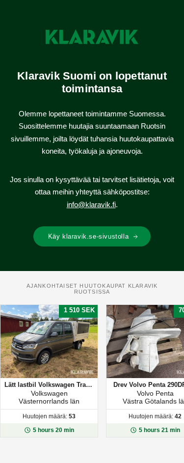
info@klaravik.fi (91, 204)
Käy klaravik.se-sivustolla (88, 236)
